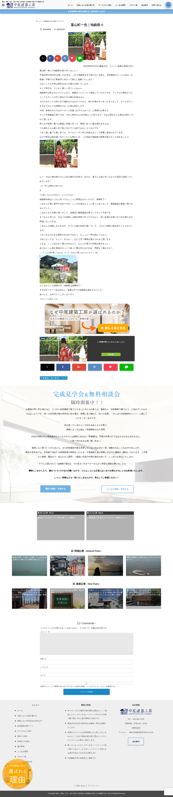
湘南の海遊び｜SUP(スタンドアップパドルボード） (144, 558)
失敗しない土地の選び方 (86, 5)
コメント (45, 632)
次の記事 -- (107, 513)
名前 (43, 659)
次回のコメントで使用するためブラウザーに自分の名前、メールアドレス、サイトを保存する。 (78, 686)
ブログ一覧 (133, 5)
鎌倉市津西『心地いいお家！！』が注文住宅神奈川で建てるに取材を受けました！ (29, 558)
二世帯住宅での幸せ (97, 557)
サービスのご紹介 (105, 5)
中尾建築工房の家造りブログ (54, 378)
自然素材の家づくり (25, 726)
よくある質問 (120, 5)
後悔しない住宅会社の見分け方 (29, 721)
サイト (43, 675)
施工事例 (20, 746)
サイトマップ (92, 786)
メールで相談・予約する (117, 489)
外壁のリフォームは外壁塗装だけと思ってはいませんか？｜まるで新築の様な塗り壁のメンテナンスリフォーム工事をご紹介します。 (105, 593)
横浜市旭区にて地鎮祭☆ (60, 557)
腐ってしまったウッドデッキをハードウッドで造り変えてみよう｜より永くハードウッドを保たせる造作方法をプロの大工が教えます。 (143, 593)
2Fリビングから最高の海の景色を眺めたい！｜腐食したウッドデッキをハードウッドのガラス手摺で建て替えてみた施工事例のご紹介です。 (29, 593)
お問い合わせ (156, 5)
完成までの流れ (23, 741)
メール (44, 667)
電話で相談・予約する (55, 489)
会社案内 (144, 5)
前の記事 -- (57, 513)
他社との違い (22, 736)
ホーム (70, 5)
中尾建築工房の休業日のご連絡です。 (83, 758)
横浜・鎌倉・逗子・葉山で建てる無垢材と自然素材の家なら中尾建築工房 (81, 793)
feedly (111, 354)
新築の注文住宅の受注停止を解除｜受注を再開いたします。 (67, 591)
